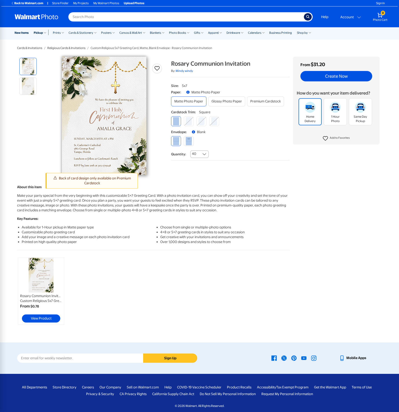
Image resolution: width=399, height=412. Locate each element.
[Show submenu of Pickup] (46, 32)
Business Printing (280, 32)
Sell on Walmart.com (143, 387)
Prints (57, 32)
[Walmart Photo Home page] (36, 17)
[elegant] (201, 121)
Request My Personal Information (287, 394)
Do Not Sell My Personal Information (228, 394)
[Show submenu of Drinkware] (242, 32)
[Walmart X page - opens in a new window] (284, 358)
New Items (22, 32)
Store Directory (64, 387)
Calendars (254, 32)
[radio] (28, 66)
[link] (41, 291)
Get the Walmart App (330, 387)
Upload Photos (134, 3)
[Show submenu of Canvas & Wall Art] (144, 32)
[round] (189, 121)
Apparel (213, 32)
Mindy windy (184, 71)
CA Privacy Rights (133, 394)
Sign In (380, 3)
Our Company (110, 387)
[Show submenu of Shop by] (309, 32)
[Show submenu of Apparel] (220, 32)
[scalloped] (214, 121)
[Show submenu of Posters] (113, 32)
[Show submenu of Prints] (62, 32)
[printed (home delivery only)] (189, 141)
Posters (106, 32)
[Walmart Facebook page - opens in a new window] (274, 358)
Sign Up (170, 358)
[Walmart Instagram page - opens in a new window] (314, 358)
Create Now (336, 76)
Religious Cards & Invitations (66, 48)
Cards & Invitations (29, 48)
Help (324, 17)
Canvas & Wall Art (130, 32)
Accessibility (266, 387)
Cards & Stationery (81, 32)
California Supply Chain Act (173, 394)
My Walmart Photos (106, 3)
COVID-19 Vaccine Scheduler (199, 387)
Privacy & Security (100, 394)
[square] (176, 121)
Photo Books (177, 32)
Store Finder (60, 3)
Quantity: (178, 154)
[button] (336, 139)
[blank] (176, 141)
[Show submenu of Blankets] (163, 32)
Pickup (38, 32)
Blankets (155, 32)
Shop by (302, 32)
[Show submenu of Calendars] (263, 32)
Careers (88, 387)
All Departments (34, 387)
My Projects (81, 3)
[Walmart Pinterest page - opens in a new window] (294, 358)
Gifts (197, 32)
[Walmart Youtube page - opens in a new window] (304, 358)
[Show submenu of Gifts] (202, 32)
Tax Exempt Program (292, 387)
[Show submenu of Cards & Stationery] (95, 32)
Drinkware (233, 32)
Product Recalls (239, 387)
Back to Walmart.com (28, 3)
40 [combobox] (194, 154)
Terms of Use (362, 387)
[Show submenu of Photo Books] (188, 32)
